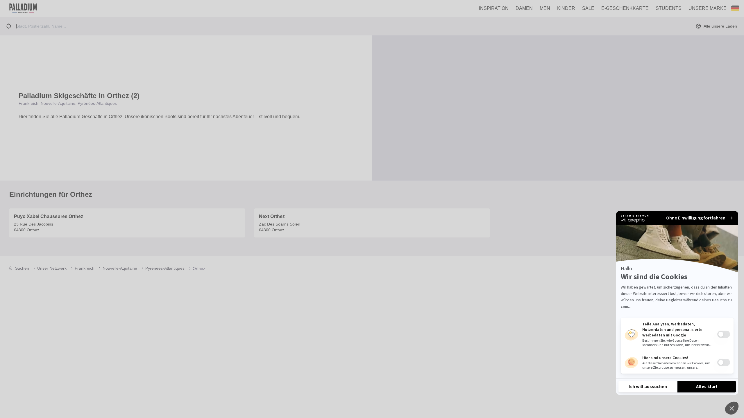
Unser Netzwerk (52, 268)
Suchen (22, 268)
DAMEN (524, 8)
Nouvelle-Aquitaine (120, 268)
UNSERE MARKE (707, 8)
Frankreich (84, 268)
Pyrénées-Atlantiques (165, 268)
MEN (545, 8)
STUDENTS (669, 8)
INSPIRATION (494, 8)
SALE (588, 8)
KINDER (566, 8)
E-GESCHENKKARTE (625, 8)
